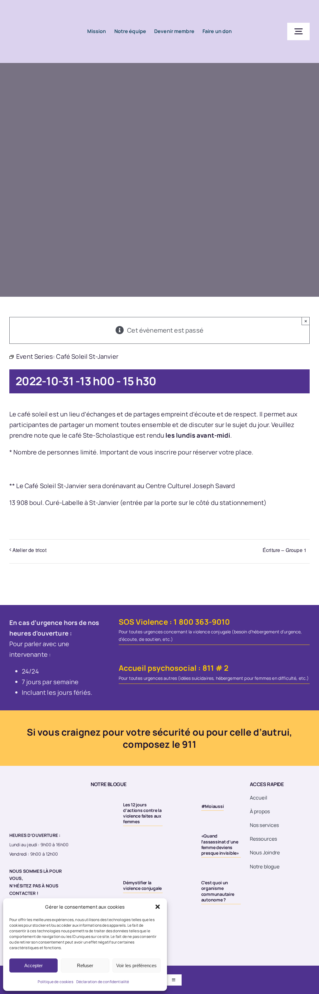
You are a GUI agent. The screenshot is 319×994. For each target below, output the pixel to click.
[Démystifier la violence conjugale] (103, 884)
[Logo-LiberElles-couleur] (34, 9)
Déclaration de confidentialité (102, 981)
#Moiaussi (212, 806)
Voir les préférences (136, 965)
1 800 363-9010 (202, 622)
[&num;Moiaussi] (181, 806)
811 (208, 668)
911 (189, 744)
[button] (158, 907)
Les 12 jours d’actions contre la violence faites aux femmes (142, 813)
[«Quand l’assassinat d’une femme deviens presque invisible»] (181, 837)
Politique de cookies (55, 981)
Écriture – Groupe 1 (285, 550)
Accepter (33, 965)
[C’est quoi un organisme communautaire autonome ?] (181, 884)
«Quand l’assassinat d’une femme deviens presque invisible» (220, 844)
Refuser (85, 965)
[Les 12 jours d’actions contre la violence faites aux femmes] (103, 806)
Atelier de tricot (29, 550)
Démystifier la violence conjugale (142, 885)
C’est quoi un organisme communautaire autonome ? (217, 891)
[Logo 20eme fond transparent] (33, 781)
